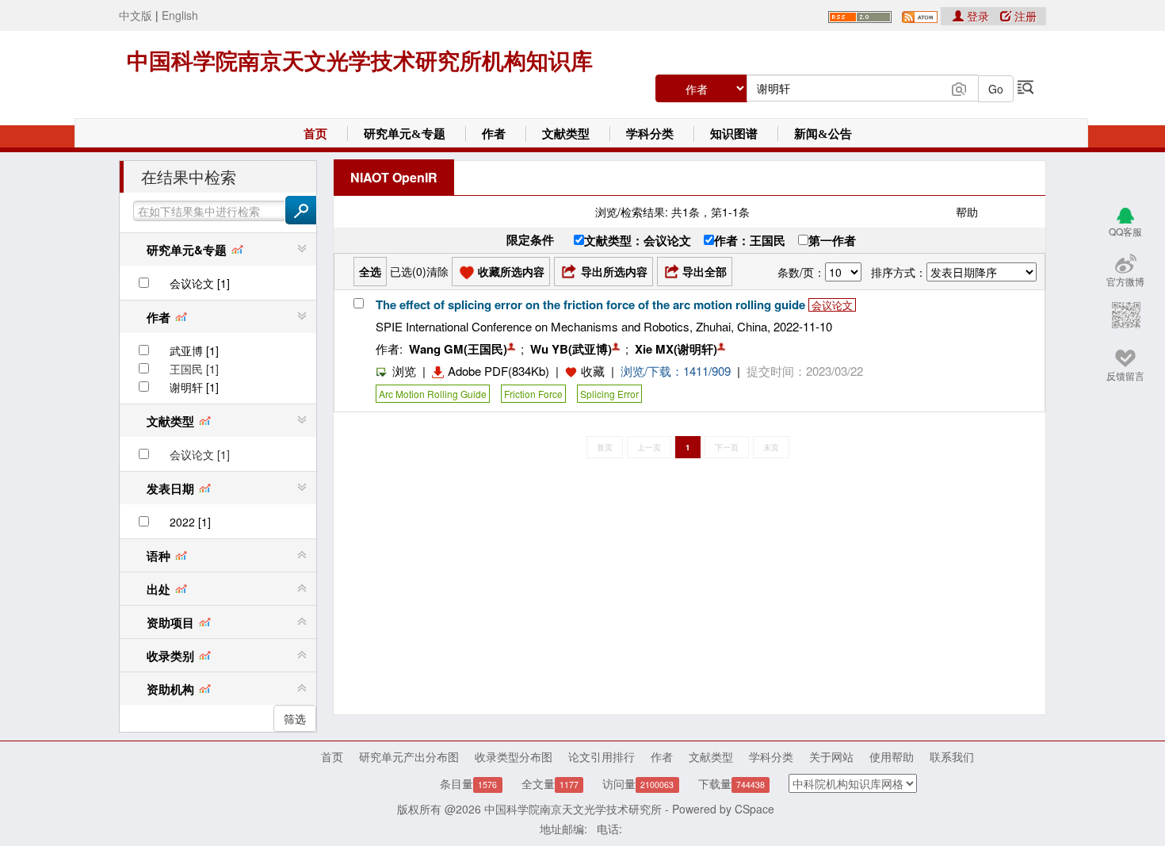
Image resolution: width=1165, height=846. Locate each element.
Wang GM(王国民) (458, 349)
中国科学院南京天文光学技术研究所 (573, 809)
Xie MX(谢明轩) (676, 349)
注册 (1024, 16)
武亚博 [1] (194, 350)
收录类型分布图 (513, 756)
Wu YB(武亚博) (571, 349)
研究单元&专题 (404, 134)
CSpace (754, 809)
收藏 (593, 370)
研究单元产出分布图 (409, 756)
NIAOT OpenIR (393, 177)
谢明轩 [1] (194, 387)
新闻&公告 (823, 134)
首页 (315, 134)
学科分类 (650, 134)
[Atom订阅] (920, 15)
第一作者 (832, 240)
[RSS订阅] (860, 15)
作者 (494, 134)
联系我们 (952, 756)
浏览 (404, 370)
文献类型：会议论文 (637, 240)
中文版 (135, 15)
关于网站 (831, 756)
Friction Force (533, 393)
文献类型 (566, 134)
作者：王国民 (749, 240)
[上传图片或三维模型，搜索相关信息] (959, 87)
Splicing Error (609, 393)
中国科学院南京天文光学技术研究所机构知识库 (360, 61)
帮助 (967, 212)
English (180, 15)
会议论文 (832, 305)
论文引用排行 (601, 756)
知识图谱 (734, 134)
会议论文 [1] (200, 283)
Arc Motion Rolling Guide (433, 393)
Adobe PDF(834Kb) (498, 370)
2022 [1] (190, 522)
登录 (978, 16)
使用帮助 (891, 756)
